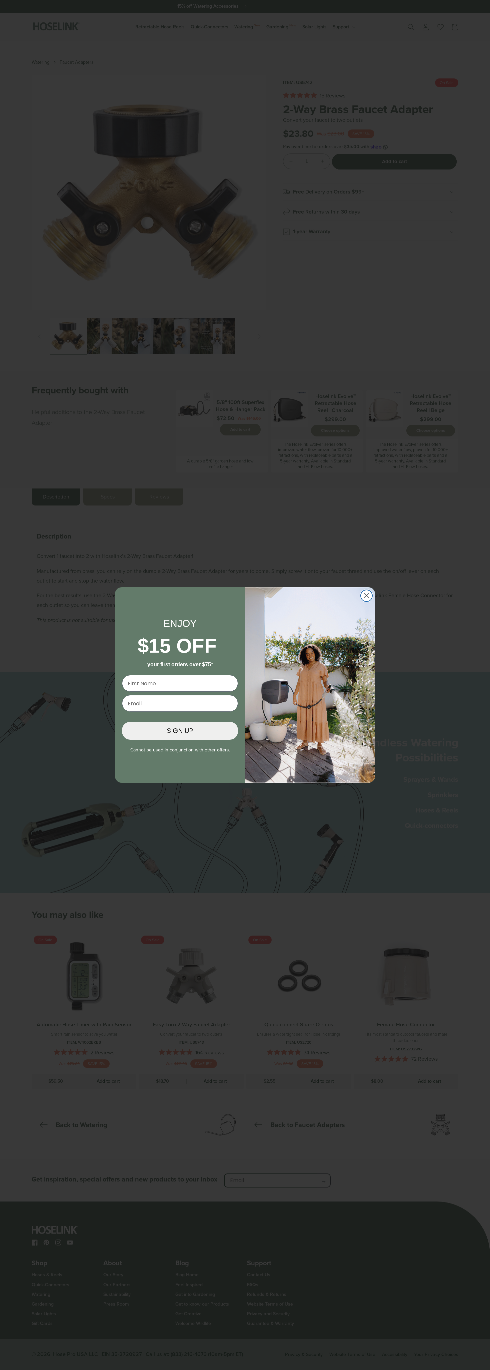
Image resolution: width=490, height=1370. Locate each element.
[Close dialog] (366, 596)
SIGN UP (180, 730)
